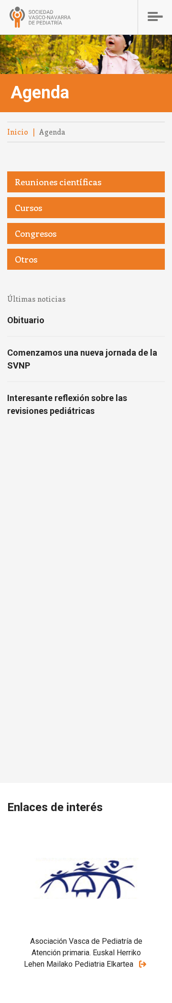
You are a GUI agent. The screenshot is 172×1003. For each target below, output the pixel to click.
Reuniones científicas (58, 182)
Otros (26, 259)
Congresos (35, 233)
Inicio (17, 132)
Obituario (25, 320)
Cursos (28, 207)
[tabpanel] (86, 914)
